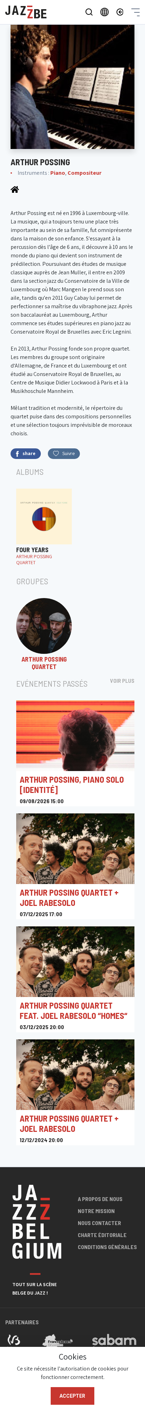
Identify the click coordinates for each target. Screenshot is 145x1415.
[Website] (15, 189)
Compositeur (84, 173)
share (29, 453)
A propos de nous (100, 1198)
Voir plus (122, 680)
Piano (57, 173)
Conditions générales (107, 1246)
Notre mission (96, 1210)
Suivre (68, 453)
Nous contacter (99, 1222)
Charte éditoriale (102, 1234)
